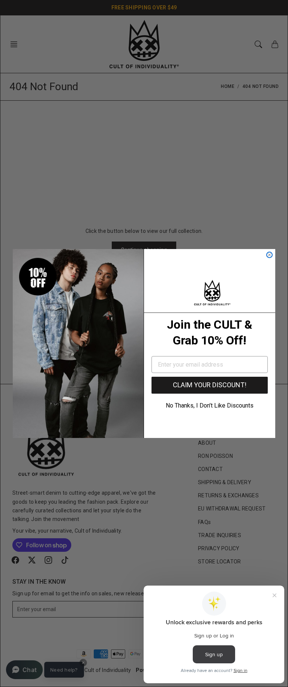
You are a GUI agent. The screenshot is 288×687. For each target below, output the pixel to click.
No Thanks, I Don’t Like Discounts (210, 405)
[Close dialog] (269, 255)
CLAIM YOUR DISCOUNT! (209, 385)
